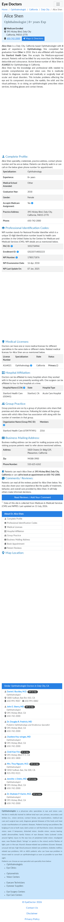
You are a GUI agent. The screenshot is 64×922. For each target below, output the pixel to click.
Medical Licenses (14, 527)
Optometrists (13, 874)
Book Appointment (15, 544)
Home (4, 10)
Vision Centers (13, 877)
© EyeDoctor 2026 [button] (32, 902)
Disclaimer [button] (32, 913)
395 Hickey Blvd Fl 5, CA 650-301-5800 (18, 755)
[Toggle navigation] (58, 4)
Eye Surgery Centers (16, 892)
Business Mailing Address (18, 540)
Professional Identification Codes (21, 523)
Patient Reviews (14, 548)
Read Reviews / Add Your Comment (32, 497)
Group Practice (13, 536)
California (33, 10)
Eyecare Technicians (16, 883)
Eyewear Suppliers (15, 886)
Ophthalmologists (15, 864)
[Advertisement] (32, 121)
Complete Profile (14, 519)
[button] (32, 203)
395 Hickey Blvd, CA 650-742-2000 (20, 711)
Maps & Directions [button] (34, 39)
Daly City (45, 10)
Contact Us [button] (32, 908)
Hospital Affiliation (15, 531)
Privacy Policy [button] (32, 919)
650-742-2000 (13, 39)
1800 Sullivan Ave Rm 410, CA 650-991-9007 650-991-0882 (22, 696)
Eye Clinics (11, 868)
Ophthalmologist (18, 10)
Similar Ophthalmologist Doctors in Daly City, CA (26, 686)
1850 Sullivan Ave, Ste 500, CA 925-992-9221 (22, 768)
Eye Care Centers (14, 895)
